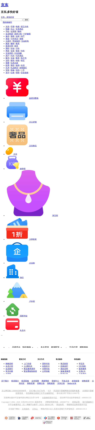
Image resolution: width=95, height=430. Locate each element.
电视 (17, 27)
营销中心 (55, 381)
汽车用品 (19, 56)
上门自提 (27, 364)
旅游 (17, 65)
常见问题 (9, 371)
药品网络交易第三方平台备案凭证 (40, 393)
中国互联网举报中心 (49, 418)
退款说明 (64, 369)
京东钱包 (26, 409)
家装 (7, 44)
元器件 (8, 41)
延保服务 (82, 369)
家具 (17, 44)
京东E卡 (82, 371)
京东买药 (9, 53)
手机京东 (65, 381)
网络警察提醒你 (23, 418)
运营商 (13, 31)
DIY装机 (82, 366)
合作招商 (35, 381)
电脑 (7, 29)
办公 (12, 29)
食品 (7, 36)
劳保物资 (16, 41)
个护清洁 (14, 39)
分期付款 (46, 369)
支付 (7, 73)
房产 (7, 56)
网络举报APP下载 (62, 418)
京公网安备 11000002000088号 (14, 391)
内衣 (23, 51)
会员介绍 (9, 366)
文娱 (12, 58)
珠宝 (23, 60)
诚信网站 (36, 418)
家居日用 (9, 46)
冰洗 (7, 27)
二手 (23, 70)
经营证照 (76, 402)
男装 (7, 51)
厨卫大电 (24, 27)
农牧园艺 (23, 68)
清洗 (17, 70)
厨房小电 (18, 34)
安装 (7, 70)
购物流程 (9, 364)
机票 (7, 65)
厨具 (16, 46)
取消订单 (64, 374)
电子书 (23, 58)
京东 (4, 5)
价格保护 (64, 366)
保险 (17, 73)
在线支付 (46, 366)
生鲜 (17, 36)
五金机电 (25, 41)
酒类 (12, 36)
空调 (12, 27)
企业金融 (24, 73)
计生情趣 (18, 53)
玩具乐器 (14, 63)
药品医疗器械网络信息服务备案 (67, 391)
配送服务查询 (29, 369)
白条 (12, 73)
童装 (17, 51)
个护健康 (27, 34)
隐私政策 (51, 383)
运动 (12, 48)
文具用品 (19, 29)
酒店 (12, 65)
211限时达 (28, 366)
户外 (17, 48)
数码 (19, 31)
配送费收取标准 (30, 371)
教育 (17, 58)
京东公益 (61, 383)
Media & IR (71, 383)
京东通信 (82, 374)
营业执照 (60, 405)
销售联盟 (85, 381)
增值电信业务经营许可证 (77, 405)
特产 (23, 36)
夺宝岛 (81, 364)
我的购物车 (7, 22)
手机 (7, 31)
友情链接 (75, 381)
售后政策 (64, 364)
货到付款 (46, 364)
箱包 (12, 60)
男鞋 (7, 48)
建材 (12, 44)
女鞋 (7, 60)
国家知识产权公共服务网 (47, 422)
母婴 (7, 63)
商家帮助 (45, 381)
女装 (12, 51)
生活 (23, 65)
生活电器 (9, 34)
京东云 (35, 409)
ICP (49, 391)
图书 (7, 58)
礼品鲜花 (14, 68)
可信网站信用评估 (10, 418)
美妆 (7, 39)
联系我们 (15, 381)
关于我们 (5, 381)
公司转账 (46, 371)
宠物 (21, 39)
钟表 (17, 60)
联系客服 (25, 381)
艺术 (7, 68)
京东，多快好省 (7, 17)
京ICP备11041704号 (37, 391)
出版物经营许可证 (49, 398)
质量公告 (41, 383)
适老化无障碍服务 (87, 418)
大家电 (8, 374)
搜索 (26, 20)
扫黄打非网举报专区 (76, 418)
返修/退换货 (65, 371)
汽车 (12, 56)
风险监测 (31, 383)
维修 (12, 70)
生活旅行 (9, 369)
